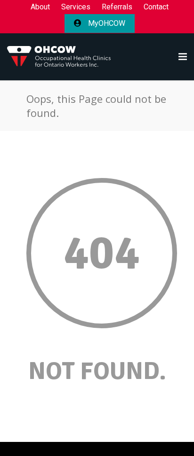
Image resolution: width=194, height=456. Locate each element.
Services (75, 7)
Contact (156, 7)
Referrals (117, 7)
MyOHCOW (105, 23)
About (40, 7)
